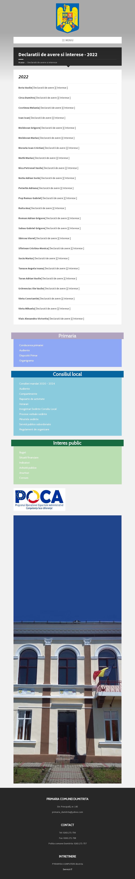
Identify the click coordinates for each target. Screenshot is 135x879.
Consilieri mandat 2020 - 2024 (37, 383)
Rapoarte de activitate (32, 398)
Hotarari (23, 404)
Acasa (21, 62)
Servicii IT (67, 869)
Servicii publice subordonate (35, 424)
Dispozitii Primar (28, 355)
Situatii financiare (29, 457)
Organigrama (26, 360)
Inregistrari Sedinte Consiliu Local (38, 409)
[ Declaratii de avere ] (43, 87)
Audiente (24, 350)
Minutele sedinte (29, 419)
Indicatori (24, 462)
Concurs (23, 477)
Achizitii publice (28, 467)
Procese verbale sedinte (33, 414)
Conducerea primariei (31, 345)
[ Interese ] (61, 87)
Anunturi (24, 472)
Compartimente (28, 393)
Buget (22, 452)
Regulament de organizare (34, 429)
